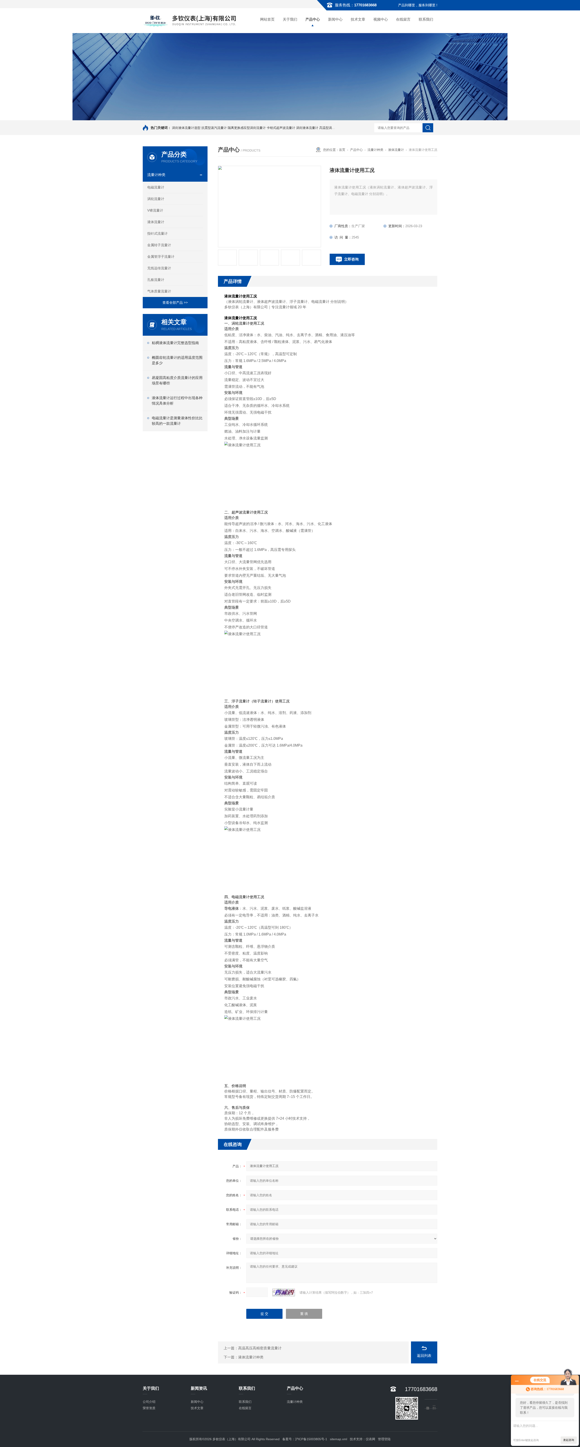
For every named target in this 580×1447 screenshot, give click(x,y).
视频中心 (380, 19)
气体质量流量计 (159, 291)
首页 (342, 150)
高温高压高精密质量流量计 (260, 1348)
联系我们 (426, 19)
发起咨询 (568, 1440)
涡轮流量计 (155, 199)
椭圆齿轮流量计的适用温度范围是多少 (177, 360)
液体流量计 (155, 222)
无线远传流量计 (159, 268)
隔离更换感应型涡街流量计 (247, 128)
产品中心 (312, 19)
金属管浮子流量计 (160, 256)
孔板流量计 (155, 280)
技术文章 (358, 19)
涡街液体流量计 (307, 128)
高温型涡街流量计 (332, 128)
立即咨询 (351, 259)
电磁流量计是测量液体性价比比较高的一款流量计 (177, 420)
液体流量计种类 (250, 1357)
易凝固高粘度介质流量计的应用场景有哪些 (177, 380)
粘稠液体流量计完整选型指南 (175, 343)
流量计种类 (156, 175)
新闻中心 (335, 19)
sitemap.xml (338, 1439)
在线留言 (403, 19)
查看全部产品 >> (175, 302)
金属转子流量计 (159, 245)
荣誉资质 (149, 1408)
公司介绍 (149, 1402)
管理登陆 (384, 1439)
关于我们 (290, 19)
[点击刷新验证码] (283, 1292)
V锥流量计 (155, 210)
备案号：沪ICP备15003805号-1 (304, 1439)
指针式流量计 (157, 233)
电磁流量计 (155, 187)
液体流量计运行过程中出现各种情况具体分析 (177, 400)
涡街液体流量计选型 (186, 128)
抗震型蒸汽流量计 (214, 128)
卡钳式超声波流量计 (281, 128)
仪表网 (370, 1439)
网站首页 (267, 19)
